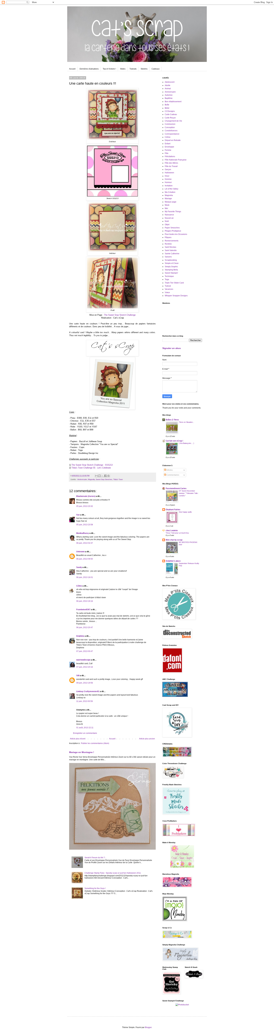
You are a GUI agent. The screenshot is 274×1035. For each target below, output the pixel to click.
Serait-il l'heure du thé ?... (95, 857)
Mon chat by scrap (174, 540)
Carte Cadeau (171, 114)
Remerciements (171, 241)
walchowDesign (83, 660)
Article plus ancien (147, 739)
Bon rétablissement (173, 101)
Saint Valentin (171, 250)
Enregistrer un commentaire (85, 733)
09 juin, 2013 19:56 (84, 683)
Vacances (169, 289)
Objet (167, 224)
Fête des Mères (171, 163)
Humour (168, 182)
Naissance (169, 215)
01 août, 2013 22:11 (84, 727)
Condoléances (171, 130)
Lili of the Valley (171, 189)
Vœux (167, 292)
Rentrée (168, 244)
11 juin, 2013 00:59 (84, 701)
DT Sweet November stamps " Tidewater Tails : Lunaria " (189, 493)
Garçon (168, 169)
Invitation (169, 186)
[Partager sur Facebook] (105, 475)
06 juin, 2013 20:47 (84, 627)
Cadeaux (156, 69)
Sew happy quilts (185, 512)
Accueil (72, 69)
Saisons (168, 257)
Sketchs (144, 69)
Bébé (167, 108)
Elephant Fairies (173, 509)
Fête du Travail (171, 166)
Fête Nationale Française (175, 160)
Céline (79, 586)
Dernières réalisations (89, 69)
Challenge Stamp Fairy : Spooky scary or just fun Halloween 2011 (113, 873)
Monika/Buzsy (82, 533)
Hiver (167, 176)
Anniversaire (82, 479)
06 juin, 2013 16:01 (84, 577)
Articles (169, 470)
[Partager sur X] (102, 475)
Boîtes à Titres (172, 420)
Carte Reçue (170, 118)
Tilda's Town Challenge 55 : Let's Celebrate (91, 468)
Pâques (168, 237)
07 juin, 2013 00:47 (84, 651)
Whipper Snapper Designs (176, 296)
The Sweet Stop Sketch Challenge (120, 315)
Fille (166, 153)
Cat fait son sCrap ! (174, 441)
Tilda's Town (118, 479)
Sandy (79, 567)
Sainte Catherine (172, 253)
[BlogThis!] (99, 475)
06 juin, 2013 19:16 (84, 601)
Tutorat (168, 286)
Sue (78, 515)
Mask (167, 205)
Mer (166, 208)
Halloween (169, 173)
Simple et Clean (172, 263)
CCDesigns (170, 111)
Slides (122, 69)
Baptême (169, 98)
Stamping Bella (171, 270)
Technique (169, 276)
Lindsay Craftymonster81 (87, 691)
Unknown (80, 552)
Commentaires (172, 475)
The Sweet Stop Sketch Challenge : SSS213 (92, 465)
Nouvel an (169, 218)
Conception (170, 127)
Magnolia (91, 479)
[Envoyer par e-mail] (96, 475)
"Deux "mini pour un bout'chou (177, 533)
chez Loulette (172, 530)
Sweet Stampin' (171, 273)
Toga (167, 279)
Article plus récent (77, 739)
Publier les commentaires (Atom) (95, 743)
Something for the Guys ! (95, 888)
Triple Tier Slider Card (174, 283)
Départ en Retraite (173, 140)
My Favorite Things (173, 211)
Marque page (170, 202)
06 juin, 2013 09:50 (84, 559)
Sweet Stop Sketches (104, 479)
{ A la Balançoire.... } (186, 443)
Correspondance (172, 134)
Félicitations (170, 156)
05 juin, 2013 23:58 (84, 525)
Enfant (167, 144)
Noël (167, 221)
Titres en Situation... (186, 422)
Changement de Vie (173, 121)
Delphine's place (173, 561)
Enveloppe (169, 147)
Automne (169, 95)
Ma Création (170, 192)
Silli (77, 675)
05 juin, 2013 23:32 (84, 506)
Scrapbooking (171, 260)
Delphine (80, 636)
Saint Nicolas (170, 247)
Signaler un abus (171, 348)
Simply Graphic (171, 266)
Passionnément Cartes (176, 488)
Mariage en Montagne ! (81, 752)
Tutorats (133, 69)
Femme (168, 150)
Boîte (167, 105)
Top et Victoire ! (109, 69)
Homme (168, 179)
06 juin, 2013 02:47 (84, 543)
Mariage (168, 198)
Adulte (167, 85)
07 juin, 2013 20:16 (84, 667)
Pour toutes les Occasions (176, 234)
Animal (168, 88)
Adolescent (169, 82)
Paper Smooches (172, 228)
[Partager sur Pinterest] (108, 475)
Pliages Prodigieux (173, 231)
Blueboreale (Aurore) (85, 496)
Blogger (148, 1027)
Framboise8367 (83, 609)
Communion (170, 124)
